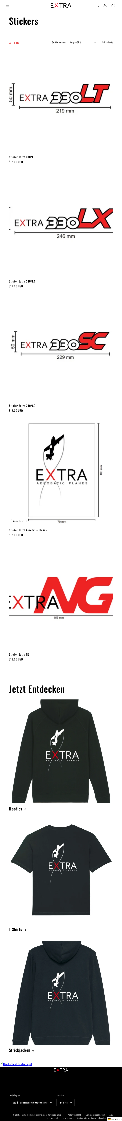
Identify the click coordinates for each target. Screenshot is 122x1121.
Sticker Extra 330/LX (22, 281)
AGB (111, 1114)
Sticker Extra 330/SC (22, 405)
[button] (7, 5)
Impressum (67, 1118)
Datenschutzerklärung (95, 1114)
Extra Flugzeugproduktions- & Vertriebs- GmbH (42, 1114)
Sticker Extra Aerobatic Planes (28, 530)
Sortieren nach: (59, 42)
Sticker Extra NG (19, 654)
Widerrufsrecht (74, 1114)
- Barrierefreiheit (105, 1118)
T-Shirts (15, 929)
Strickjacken (19, 1050)
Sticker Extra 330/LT (22, 157)
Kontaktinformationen (86, 1118)
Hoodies (15, 808)
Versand (54, 1118)
